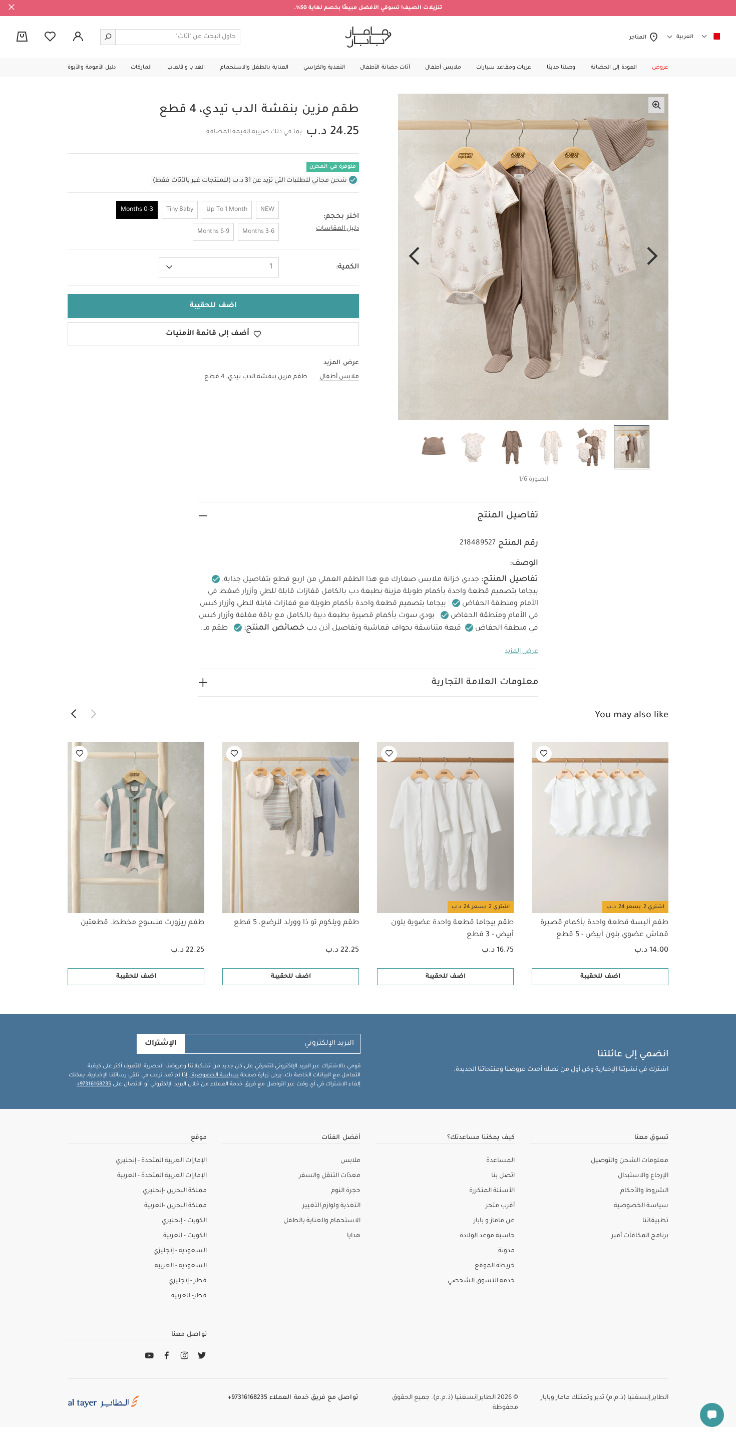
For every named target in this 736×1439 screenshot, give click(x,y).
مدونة (506, 1251)
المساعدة (500, 1161)
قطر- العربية (189, 1296)
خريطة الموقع (495, 1266)
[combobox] (219, 267)
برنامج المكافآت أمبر (639, 1236)
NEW (267, 209)
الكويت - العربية (185, 1236)
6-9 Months (213, 231)
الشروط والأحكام (644, 1191)
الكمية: (347, 267)
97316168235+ (94, 1084)
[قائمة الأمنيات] (544, 754)
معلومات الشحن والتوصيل (629, 1161)
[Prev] (652, 257)
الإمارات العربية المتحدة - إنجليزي (161, 1161)
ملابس (350, 1161)
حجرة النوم (345, 1191)
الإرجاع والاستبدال (643, 1176)
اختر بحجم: (341, 217)
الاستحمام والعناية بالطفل (321, 1221)
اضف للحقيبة (600, 976)
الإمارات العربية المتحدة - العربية (162, 1176)
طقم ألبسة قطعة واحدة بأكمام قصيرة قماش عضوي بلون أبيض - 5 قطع (604, 929)
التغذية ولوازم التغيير (331, 1206)
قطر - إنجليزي (187, 1281)
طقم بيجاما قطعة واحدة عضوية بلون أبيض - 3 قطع (452, 929)
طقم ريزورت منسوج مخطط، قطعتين (142, 923)
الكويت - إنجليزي (184, 1221)
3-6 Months (258, 231)
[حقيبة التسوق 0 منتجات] (22, 38)
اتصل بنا (503, 1176)
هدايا (353, 1236)
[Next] (414, 257)
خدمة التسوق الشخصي (481, 1281)
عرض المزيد (521, 651)
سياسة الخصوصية (214, 1075)
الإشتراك (161, 1044)
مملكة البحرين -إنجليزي (175, 1191)
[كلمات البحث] (108, 37)
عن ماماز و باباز (494, 1221)
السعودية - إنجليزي (180, 1251)
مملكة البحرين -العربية (175, 1206)
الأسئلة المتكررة (492, 1191)
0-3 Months (137, 209)
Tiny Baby (179, 209)
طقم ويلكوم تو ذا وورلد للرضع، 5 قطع (296, 923)
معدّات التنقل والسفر (329, 1176)
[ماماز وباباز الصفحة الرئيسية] (368, 37)
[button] (660, 67)
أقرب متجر (500, 1206)
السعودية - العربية (181, 1266)
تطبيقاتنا (655, 1221)
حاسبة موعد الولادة (487, 1236)
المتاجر (639, 38)
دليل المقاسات (337, 228)
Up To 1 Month (226, 209)
